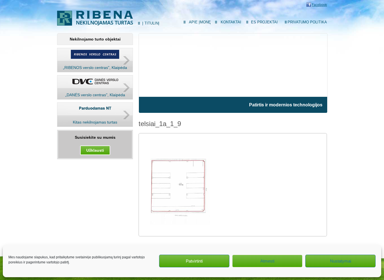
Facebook (319, 5)
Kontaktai (231, 22)
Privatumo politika (307, 22)
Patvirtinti (194, 261)
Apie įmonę (200, 22)
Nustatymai (340, 261)
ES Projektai (264, 22)
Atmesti (267, 261)
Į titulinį (150, 23)
